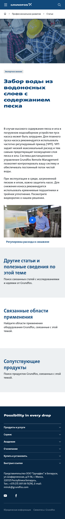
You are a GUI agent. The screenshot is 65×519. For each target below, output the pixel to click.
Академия (9, 441)
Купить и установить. (15, 456)
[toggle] (6, 5)
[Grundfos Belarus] (5, 14)
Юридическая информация (17, 509)
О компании (11, 448)
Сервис (8, 434)
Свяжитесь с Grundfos (44, 509)
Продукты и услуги (14, 427)
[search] (59, 5)
